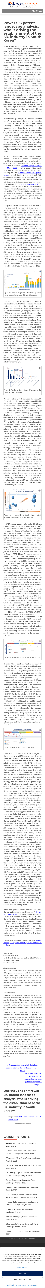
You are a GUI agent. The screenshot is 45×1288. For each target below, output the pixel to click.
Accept (22, 1273)
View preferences (23, 1280)
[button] (41, 1250)
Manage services (22, 1267)
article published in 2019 (31, 184)
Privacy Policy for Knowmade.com (26, 1285)
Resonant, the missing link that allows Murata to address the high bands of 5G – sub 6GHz (22, 1068)
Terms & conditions (28, 1238)
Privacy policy (14, 1238)
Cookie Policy (11, 1285)
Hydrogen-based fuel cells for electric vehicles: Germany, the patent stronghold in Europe (33, 1079)
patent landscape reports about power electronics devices (22, 942)
